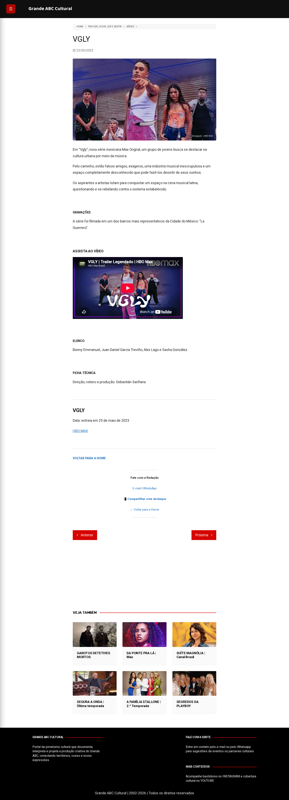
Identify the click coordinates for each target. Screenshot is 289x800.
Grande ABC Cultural (50, 9)
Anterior (87, 535)
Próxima (201, 535)
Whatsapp (244, 747)
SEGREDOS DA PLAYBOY (188, 704)
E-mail (137, 488)
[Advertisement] (144, 575)
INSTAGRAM (231, 776)
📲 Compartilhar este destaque (144, 499)
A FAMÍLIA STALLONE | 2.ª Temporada (144, 704)
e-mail (221, 747)
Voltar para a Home (89, 458)
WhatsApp (149, 488)
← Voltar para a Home (144, 509)
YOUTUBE (207, 781)
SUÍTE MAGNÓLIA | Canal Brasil (191, 655)
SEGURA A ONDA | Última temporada (90, 704)
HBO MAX (80, 431)
